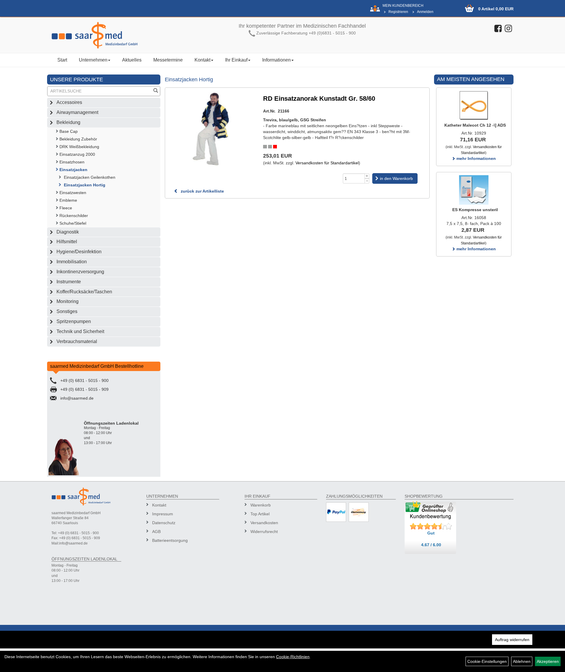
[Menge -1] (367, 180)
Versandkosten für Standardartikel (327, 162)
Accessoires (69, 102)
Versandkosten (264, 522)
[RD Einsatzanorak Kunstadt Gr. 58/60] (211, 129)
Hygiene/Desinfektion (79, 251)
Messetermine (168, 59)
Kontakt (202, 59)
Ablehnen (522, 661)
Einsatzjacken (73, 169)
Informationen (276, 59)
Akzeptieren (548, 661)
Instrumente (68, 281)
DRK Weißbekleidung (79, 146)
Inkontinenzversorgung (80, 271)
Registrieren (398, 12)
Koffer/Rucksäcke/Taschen (84, 291)
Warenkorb (260, 505)
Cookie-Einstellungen (487, 661)
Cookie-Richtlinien (293, 656)
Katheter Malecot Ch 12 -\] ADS (475, 125)
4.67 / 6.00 (431, 544)
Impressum (162, 514)
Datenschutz (163, 522)
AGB (156, 531)
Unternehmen (93, 59)
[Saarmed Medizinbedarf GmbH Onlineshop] (105, 35)
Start (62, 59)
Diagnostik (67, 231)
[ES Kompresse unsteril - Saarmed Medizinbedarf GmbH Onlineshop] (473, 190)
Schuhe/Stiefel (72, 223)
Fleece (65, 208)
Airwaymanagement (77, 112)
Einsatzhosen (71, 162)
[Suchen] (155, 91)
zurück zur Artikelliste (202, 191)
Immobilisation (71, 261)
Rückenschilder (73, 215)
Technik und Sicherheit (80, 331)
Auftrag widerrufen (512, 639)
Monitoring (67, 301)
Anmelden (425, 12)
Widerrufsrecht (264, 531)
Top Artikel (260, 514)
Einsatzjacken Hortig (84, 185)
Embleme (68, 200)
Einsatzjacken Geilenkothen (89, 177)
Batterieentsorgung (170, 540)
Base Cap (68, 131)
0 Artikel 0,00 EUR (496, 8)
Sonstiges (66, 311)
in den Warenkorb (396, 178)
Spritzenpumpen (73, 321)
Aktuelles (132, 59)
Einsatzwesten (72, 192)
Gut (431, 533)
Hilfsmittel (66, 241)
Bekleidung (68, 122)
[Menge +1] (367, 175)
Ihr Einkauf (236, 59)
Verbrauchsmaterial (76, 341)
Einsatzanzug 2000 (77, 154)
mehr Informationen (475, 158)
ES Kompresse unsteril (475, 209)
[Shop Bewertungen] (431, 526)
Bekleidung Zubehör (78, 139)
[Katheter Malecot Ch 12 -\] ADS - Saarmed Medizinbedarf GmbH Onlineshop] (473, 105)
